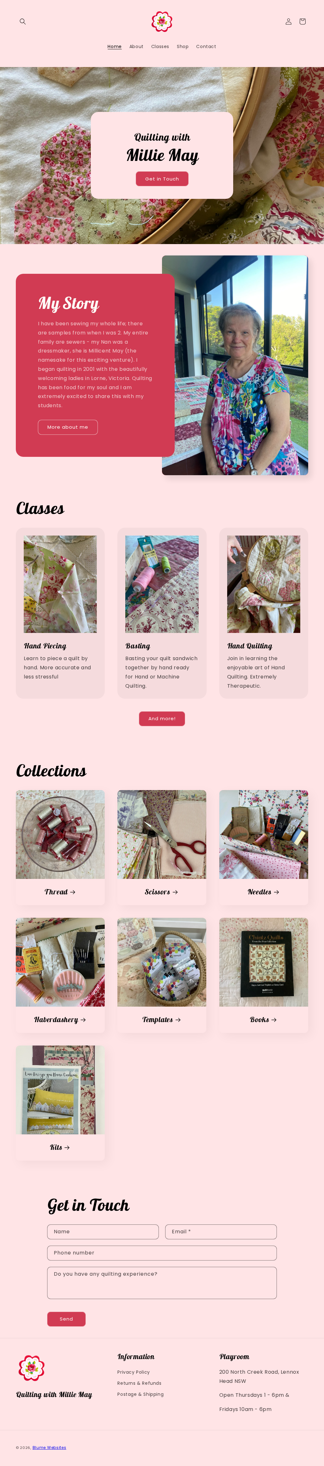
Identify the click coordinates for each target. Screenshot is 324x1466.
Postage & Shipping (140, 1394)
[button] (23, 21)
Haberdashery (56, 1019)
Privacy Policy (133, 1372)
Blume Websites (49, 1447)
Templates (157, 1019)
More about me (67, 427)
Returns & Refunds (139, 1383)
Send (66, 1319)
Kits (56, 1147)
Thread (56, 891)
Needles (259, 891)
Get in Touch (162, 178)
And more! (162, 718)
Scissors (157, 891)
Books (259, 1019)
